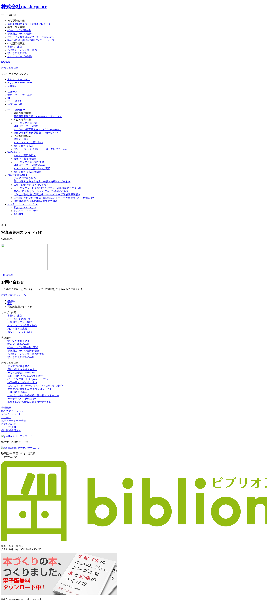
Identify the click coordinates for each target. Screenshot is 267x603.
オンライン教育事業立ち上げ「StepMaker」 (31, 37)
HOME (11, 300)
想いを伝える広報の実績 (27, 171)
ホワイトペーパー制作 (19, 56)
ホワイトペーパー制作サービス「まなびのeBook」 (42, 149)
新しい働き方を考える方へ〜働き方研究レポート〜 (42, 181)
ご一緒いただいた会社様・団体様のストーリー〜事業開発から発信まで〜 (54, 197)
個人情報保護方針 (11, 430)
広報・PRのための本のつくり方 (31, 184)
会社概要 (12, 86)
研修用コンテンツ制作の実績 (30, 165)
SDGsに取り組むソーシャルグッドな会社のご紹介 (41, 191)
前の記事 (8, 274)
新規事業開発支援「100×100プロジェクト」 (31, 24)
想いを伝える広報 (17, 53)
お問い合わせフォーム (13, 295)
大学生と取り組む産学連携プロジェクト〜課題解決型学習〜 (47, 194)
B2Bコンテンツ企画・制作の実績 (32, 168)
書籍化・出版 (14, 46)
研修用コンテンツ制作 (19, 33)
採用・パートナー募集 (19, 95)
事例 (9, 303)
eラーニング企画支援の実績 (29, 162)
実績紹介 (6, 62)
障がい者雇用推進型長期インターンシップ (30, 40)
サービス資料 (14, 101)
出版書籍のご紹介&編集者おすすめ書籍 (35, 201)
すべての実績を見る (25, 155)
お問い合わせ (14, 104)
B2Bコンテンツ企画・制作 (22, 50)
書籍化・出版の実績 (25, 158)
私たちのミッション (18, 79)
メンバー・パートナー (19, 82)
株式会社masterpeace (24, 6)
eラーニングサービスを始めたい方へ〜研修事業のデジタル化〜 (49, 188)
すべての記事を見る (25, 178)
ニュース (12, 91)
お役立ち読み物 (10, 68)
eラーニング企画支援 (19, 30)
